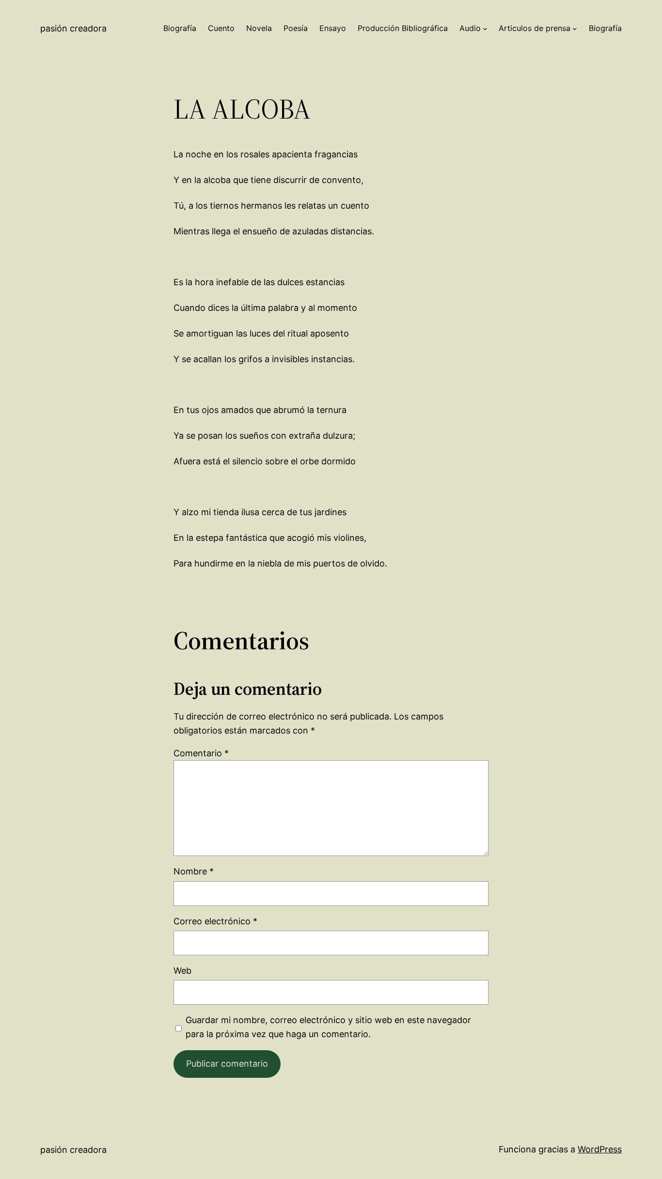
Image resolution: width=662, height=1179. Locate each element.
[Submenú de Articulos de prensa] (574, 28)
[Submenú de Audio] (485, 28)
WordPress (600, 1149)
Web (182, 970)
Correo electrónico (215, 921)
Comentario (201, 753)
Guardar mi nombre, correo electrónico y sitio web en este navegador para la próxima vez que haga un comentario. (328, 1027)
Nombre (193, 871)
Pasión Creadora (73, 28)
